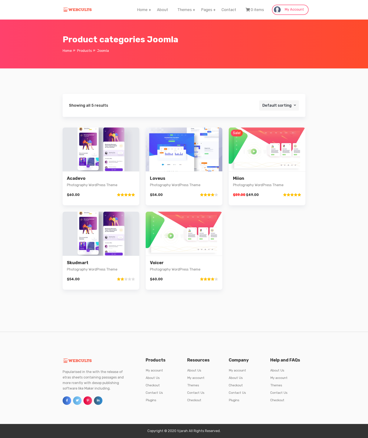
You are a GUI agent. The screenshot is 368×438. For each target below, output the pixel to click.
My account (154, 370)
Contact (228, 9)
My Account (294, 9)
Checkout (153, 385)
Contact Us (154, 393)
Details (104, 166)
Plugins (151, 400)
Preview (104, 152)
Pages (206, 9)
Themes (184, 9)
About (162, 9)
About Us (153, 378)
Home (142, 9)
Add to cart (101, 181)
